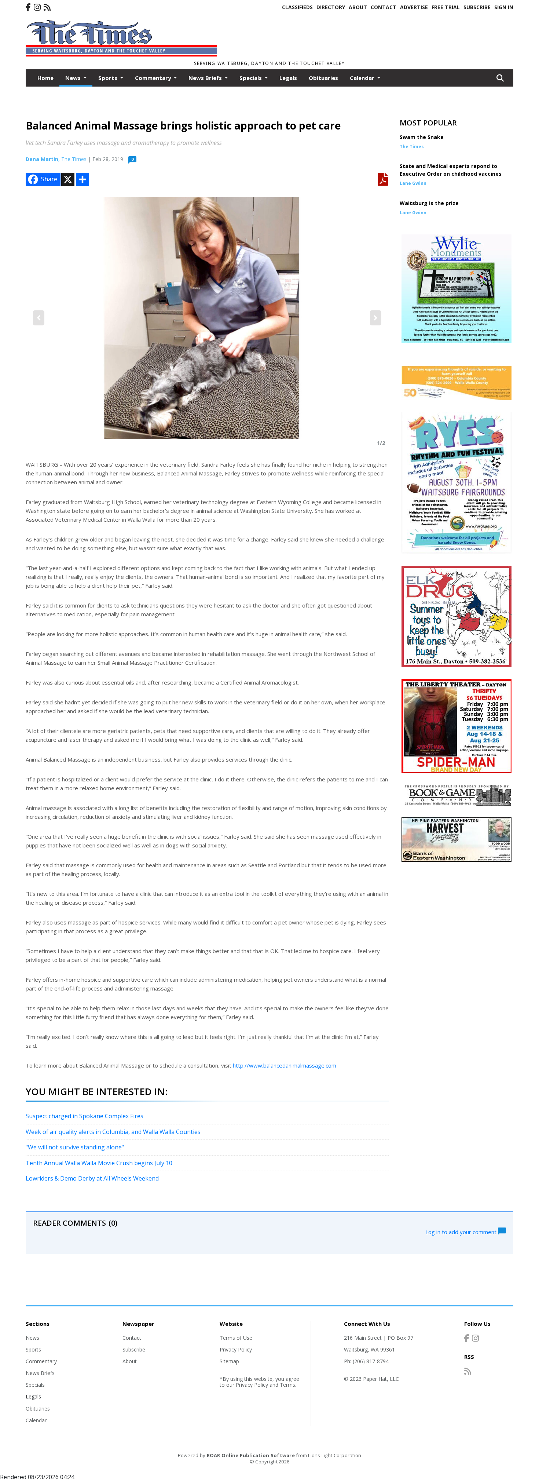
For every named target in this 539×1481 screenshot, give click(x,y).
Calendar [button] (363, 77)
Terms (287, 1384)
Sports (33, 1349)
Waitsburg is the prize (429, 203)
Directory (330, 7)
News (32, 1337)
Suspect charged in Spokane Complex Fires (84, 1116)
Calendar (36, 1420)
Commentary (41, 1361)
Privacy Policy (236, 1349)
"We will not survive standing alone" (75, 1147)
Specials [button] (251, 77)
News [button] (73, 77)
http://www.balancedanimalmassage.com (284, 1065)
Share (49, 179)
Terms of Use (236, 1337)
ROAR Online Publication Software (251, 1455)
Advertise (414, 7)
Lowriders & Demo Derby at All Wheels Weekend (92, 1178)
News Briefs (40, 1372)
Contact (383, 7)
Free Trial (446, 7)
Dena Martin (42, 159)
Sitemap (229, 1361)
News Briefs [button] (205, 77)
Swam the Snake (422, 137)
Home (45, 77)
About (358, 7)
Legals (288, 77)
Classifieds (297, 7)
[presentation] (38, 317)
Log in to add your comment (461, 1231)
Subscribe (477, 7)
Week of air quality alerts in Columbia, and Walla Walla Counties (113, 1132)
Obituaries (323, 77)
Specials (35, 1384)
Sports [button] (108, 77)
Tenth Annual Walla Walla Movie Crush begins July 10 (99, 1163)
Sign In (503, 7)
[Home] (121, 54)
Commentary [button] (154, 77)
